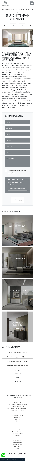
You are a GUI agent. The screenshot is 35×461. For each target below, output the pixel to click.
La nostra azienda (17, 415)
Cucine (17, 428)
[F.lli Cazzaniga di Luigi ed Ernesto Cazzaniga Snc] (17, 3)
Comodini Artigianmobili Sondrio (17, 357)
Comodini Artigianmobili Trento (17, 366)
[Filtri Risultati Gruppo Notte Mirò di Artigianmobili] (13, 26)
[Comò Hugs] (4, 25)
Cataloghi (17, 446)
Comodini (21, 9)
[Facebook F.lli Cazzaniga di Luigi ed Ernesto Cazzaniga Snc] (22, 397)
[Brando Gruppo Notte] (30, 25)
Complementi (17, 442)
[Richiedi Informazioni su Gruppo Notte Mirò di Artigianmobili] (22, 26)
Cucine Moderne (17, 430)
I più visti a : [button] (18, 381)
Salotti (17, 435)
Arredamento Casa (11, 9)
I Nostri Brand (17, 417)
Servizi (17, 419)
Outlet (18, 448)
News (17, 421)
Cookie (9, 460)
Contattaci (17, 423)
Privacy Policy (12, 173)
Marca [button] (17, 370)
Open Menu (32, 3)
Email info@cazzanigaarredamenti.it (17, 408)
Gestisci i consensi (19, 460)
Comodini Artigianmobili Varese (17, 352)
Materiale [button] (17, 374)
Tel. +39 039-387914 (17, 406)
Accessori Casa (17, 440)
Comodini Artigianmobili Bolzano (17, 361)
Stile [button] (17, 378)
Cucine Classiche (17, 432)
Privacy (3, 460)
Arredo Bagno (17, 444)
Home (3, 9)
